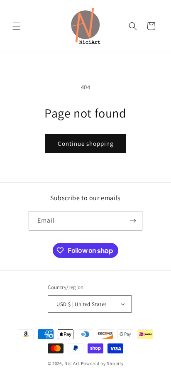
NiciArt (72, 363)
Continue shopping (86, 143)
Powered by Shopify (102, 363)
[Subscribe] (133, 220)
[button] (16, 26)
